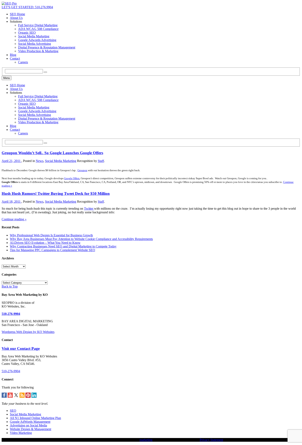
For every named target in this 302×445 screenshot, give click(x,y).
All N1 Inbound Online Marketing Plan (35, 418)
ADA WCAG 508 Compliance (38, 29)
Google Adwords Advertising (37, 40)
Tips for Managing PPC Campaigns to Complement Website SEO (52, 250)
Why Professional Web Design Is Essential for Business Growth (51, 235)
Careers (23, 62)
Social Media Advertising (34, 43)
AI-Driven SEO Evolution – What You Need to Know (45, 242)
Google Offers (72, 178)
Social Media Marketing (33, 36)
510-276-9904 (11, 314)
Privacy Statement (211, 440)
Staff (101, 161)
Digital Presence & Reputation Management (46, 47)
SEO (13, 410)
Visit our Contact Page (21, 348)
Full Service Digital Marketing (38, 25)
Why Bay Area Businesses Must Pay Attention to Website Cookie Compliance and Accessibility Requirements (81, 239)
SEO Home (17, 14)
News (39, 161)
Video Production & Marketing (38, 51)
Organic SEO (27, 32)
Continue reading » (14, 219)
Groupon (82, 170)
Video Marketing (21, 433)
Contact (15, 58)
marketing (145, 440)
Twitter (89, 208)
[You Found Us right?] (9, 3)
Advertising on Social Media (28, 425)
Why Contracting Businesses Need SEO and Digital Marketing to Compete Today (63, 246)
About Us (16, 18)
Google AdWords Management (30, 421)
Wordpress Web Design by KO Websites (28, 332)
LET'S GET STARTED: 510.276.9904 (27, 7)
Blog (13, 55)
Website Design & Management (30, 429)
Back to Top (10, 286)
